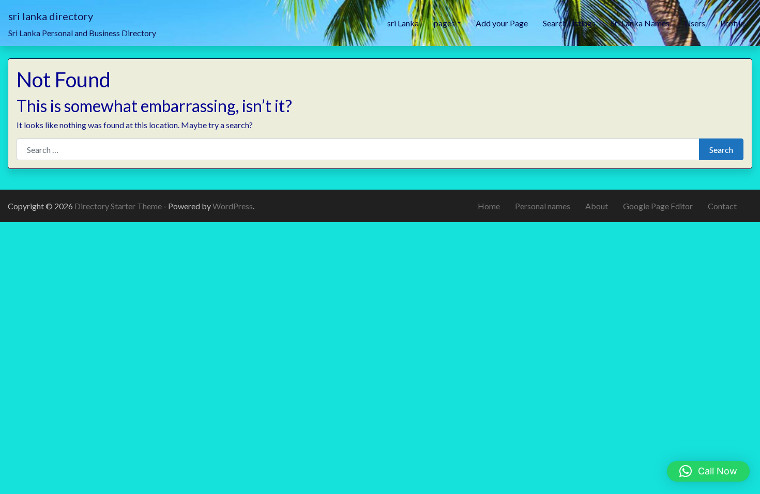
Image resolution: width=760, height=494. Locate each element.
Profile (732, 23)
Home (489, 206)
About (596, 206)
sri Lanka (403, 23)
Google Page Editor (658, 206)
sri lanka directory (50, 16)
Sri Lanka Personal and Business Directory (82, 33)
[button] (708, 471)
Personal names (542, 206)
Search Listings (569, 23)
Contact (722, 206)
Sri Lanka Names (640, 23)
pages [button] (444, 23)
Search (721, 150)
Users (695, 23)
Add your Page (502, 23)
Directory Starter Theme (118, 206)
